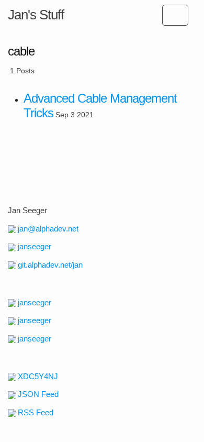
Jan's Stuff (36, 15)
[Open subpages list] (175, 15)
